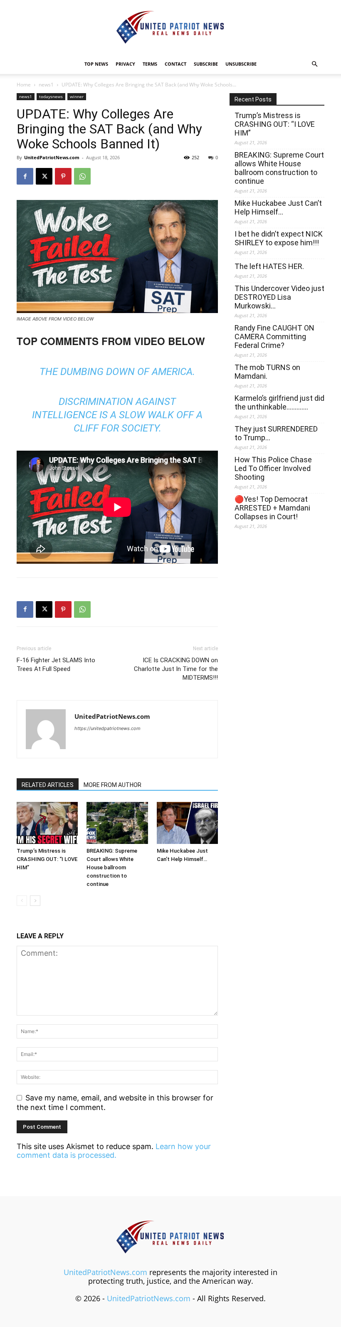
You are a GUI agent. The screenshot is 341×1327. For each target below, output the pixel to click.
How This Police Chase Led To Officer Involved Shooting (273, 468)
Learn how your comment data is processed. (114, 1150)
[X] (44, 176)
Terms (150, 64)
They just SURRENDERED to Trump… (276, 433)
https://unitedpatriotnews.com (107, 728)
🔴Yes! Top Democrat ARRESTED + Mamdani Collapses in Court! (272, 508)
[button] (314, 64)
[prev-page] (22, 900)
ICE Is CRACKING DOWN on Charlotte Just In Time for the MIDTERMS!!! (176, 668)
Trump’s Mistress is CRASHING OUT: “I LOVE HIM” (47, 859)
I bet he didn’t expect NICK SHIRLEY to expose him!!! (279, 238)
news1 (46, 84)
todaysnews (51, 96)
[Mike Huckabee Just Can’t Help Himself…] (187, 823)
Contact (175, 64)
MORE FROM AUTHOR (112, 785)
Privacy (125, 64)
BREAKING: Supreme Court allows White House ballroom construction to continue (111, 867)
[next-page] (35, 900)
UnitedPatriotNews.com (51, 157)
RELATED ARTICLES (48, 785)
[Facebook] (25, 176)
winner (77, 96)
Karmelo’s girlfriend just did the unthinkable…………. (279, 402)
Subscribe (206, 64)
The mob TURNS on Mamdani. (267, 371)
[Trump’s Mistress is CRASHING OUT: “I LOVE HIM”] (47, 823)
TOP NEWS (96, 64)
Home (24, 84)
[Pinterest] (63, 176)
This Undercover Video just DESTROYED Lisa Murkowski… (279, 297)
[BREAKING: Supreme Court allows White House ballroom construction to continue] (117, 823)
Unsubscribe (241, 64)
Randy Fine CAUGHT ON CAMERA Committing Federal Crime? (274, 336)
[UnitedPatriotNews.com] (170, 27)
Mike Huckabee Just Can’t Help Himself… (278, 207)
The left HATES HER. (269, 266)
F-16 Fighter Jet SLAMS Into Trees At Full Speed (56, 664)
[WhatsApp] (82, 176)
